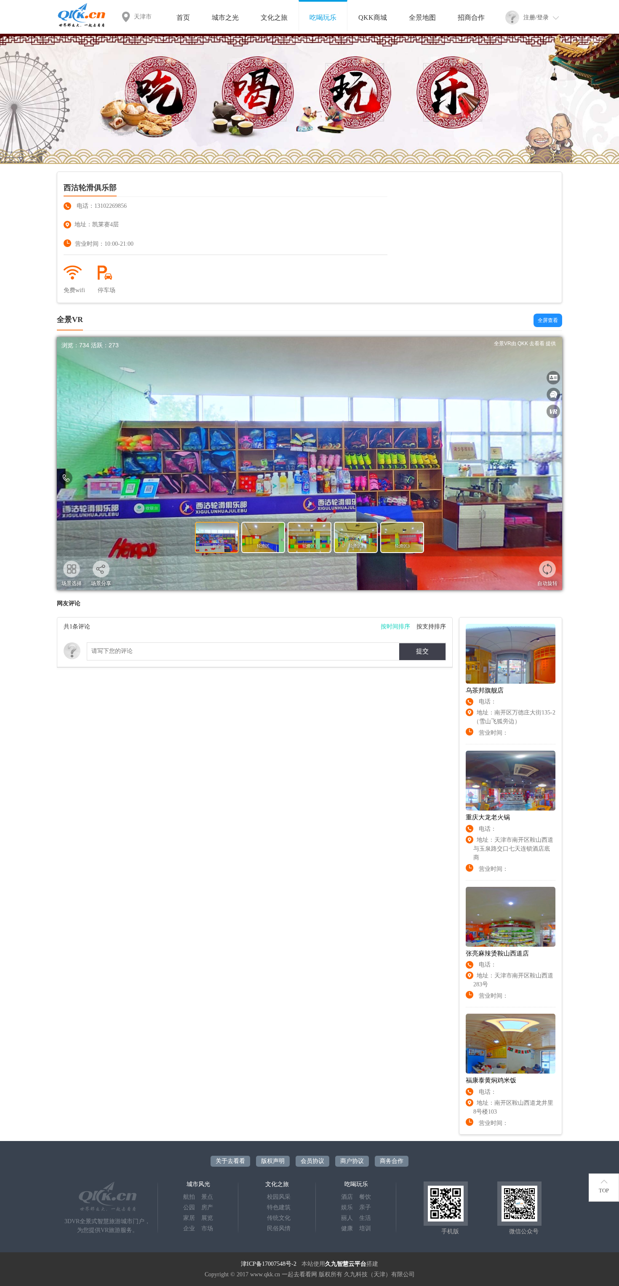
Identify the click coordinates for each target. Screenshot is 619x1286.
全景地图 (422, 17)
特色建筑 (279, 1207)
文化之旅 (274, 17)
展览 (207, 1218)
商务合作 (391, 1161)
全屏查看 (548, 320)
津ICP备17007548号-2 (268, 1264)
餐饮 (365, 1197)
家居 (189, 1218)
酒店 (347, 1197)
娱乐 (347, 1207)
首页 (183, 17)
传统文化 (279, 1218)
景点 (207, 1197)
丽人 (347, 1218)
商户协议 (352, 1161)
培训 (365, 1228)
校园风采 (279, 1197)
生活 (365, 1218)
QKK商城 (372, 17)
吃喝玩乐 (323, 17)
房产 (207, 1207)
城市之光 (225, 17)
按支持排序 (431, 626)
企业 (189, 1228)
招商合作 (471, 17)
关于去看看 (230, 1161)
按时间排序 (395, 626)
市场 (207, 1228)
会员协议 (312, 1161)
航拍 (189, 1197)
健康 (347, 1228)
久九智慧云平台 (345, 1264)
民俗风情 (279, 1228)
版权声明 (273, 1161)
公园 (189, 1207)
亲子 (365, 1207)
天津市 (143, 16)
